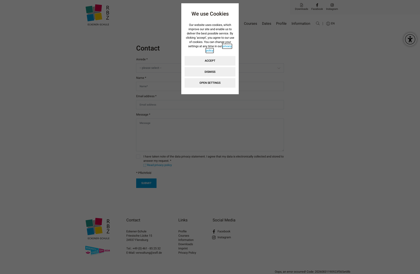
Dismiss (210, 72)
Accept (210, 61)
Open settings (210, 83)
